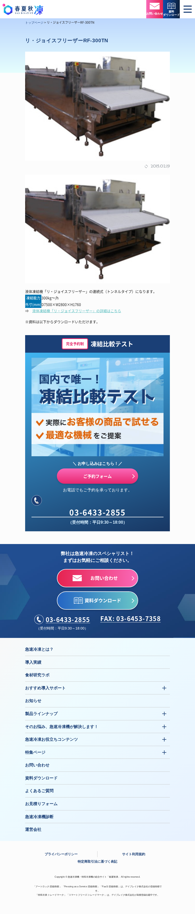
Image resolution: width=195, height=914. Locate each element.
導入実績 (33, 662)
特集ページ (35, 752)
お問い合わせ (37, 765)
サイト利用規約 (133, 854)
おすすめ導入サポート (45, 688)
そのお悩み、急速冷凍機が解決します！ (61, 726)
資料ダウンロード (41, 778)
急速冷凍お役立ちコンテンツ (51, 739)
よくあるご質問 (39, 791)
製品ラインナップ (41, 713)
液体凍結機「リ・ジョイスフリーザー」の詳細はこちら (76, 310)
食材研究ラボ (37, 675)
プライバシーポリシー (61, 854)
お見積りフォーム (41, 804)
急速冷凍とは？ (39, 649)
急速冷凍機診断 (39, 817)
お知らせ (33, 700)
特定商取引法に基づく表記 (97, 861)
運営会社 (33, 829)
